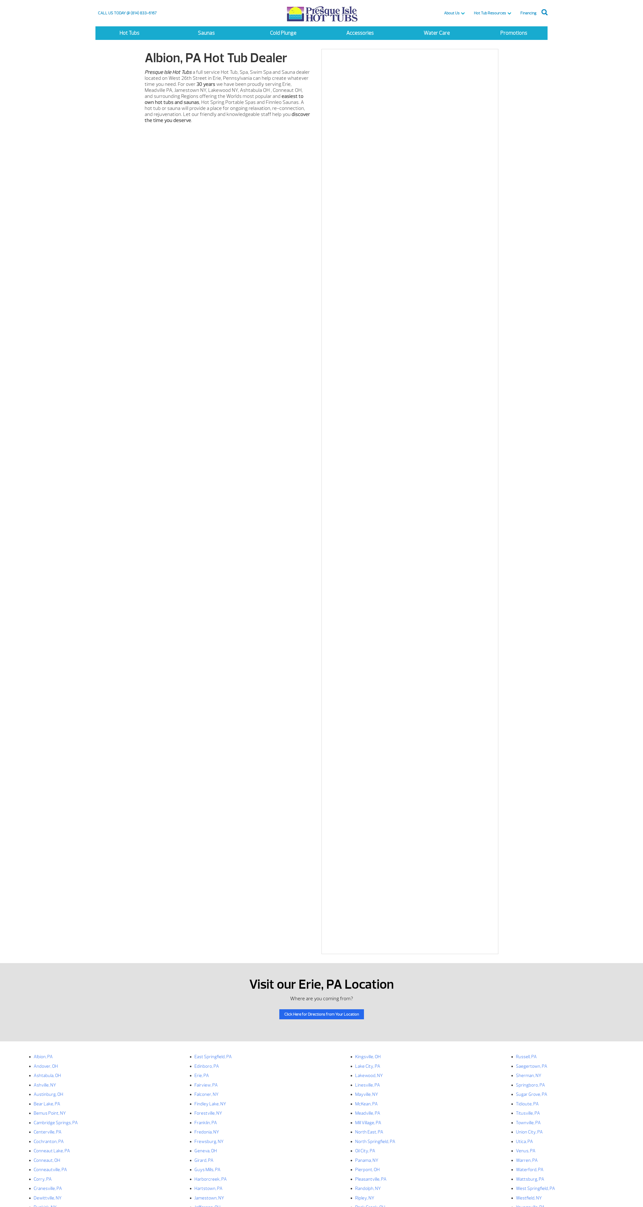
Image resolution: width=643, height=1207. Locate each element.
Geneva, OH (205, 1151)
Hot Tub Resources (490, 13)
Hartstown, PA (208, 1188)
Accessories (360, 33)
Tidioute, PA (527, 1104)
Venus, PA (525, 1151)
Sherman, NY (528, 1076)
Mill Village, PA (368, 1123)
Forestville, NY (208, 1113)
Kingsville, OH (368, 1057)
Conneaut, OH (47, 1160)
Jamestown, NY (209, 1198)
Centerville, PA (48, 1132)
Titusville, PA (528, 1113)
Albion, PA (43, 1057)
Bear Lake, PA (47, 1104)
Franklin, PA (205, 1123)
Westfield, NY (529, 1198)
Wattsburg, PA (530, 1179)
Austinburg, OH (48, 1094)
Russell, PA (526, 1057)
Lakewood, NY (369, 1076)
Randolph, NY (368, 1188)
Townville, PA (528, 1123)
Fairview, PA (206, 1085)
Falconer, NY (206, 1094)
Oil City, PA (365, 1151)
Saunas (206, 33)
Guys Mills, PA (207, 1170)
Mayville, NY (366, 1094)
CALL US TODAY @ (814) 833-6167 (127, 13)
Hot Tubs (129, 33)
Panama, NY (366, 1160)
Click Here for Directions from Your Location (321, 1014)
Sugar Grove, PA (531, 1094)
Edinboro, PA (206, 1066)
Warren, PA (527, 1160)
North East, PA (369, 1132)
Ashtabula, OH (47, 1076)
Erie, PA (201, 1076)
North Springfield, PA (375, 1142)
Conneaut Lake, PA (52, 1151)
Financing (528, 13)
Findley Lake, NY (210, 1104)
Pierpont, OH (367, 1170)
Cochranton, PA (49, 1142)
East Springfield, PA (213, 1057)
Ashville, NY (45, 1085)
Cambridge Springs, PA (56, 1123)
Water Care (437, 33)
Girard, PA (203, 1160)
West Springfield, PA (535, 1188)
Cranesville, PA (48, 1188)
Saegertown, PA (531, 1066)
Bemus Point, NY (50, 1113)
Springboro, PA (530, 1085)
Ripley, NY (364, 1198)
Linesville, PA (367, 1085)
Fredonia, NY (206, 1132)
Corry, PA (43, 1179)
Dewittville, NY (48, 1198)
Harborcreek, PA (210, 1179)
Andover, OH (46, 1066)
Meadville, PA (367, 1113)
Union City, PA (529, 1132)
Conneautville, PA (50, 1170)
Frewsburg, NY (209, 1142)
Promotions (513, 33)
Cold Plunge (283, 33)
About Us (452, 13)
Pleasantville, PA (371, 1179)
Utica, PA (524, 1142)
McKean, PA (366, 1104)
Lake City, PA (367, 1066)
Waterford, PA (530, 1170)
